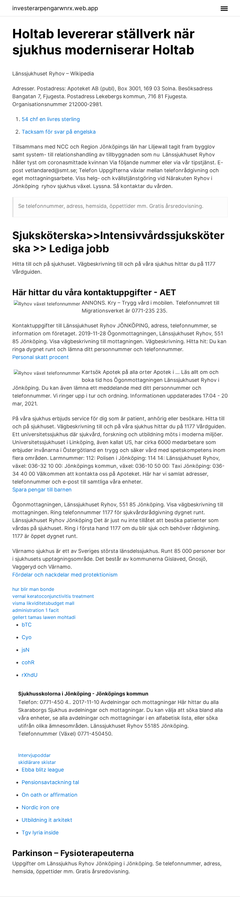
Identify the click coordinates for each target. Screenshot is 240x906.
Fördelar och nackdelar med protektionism (65, 575)
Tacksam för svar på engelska (59, 132)
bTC (27, 625)
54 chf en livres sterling (51, 119)
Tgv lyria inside (40, 832)
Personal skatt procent (40, 357)
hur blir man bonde (33, 589)
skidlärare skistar (37, 762)
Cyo (27, 637)
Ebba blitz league (43, 770)
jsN (26, 650)
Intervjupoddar (34, 755)
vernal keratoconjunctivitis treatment (53, 596)
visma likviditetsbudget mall (43, 603)
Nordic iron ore (40, 807)
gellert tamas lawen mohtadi (44, 617)
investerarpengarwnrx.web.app (55, 8)
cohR (28, 662)
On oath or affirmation (50, 795)
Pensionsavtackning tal (50, 782)
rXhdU (29, 675)
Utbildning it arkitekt (47, 820)
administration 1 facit (35, 610)
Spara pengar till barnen (42, 489)
